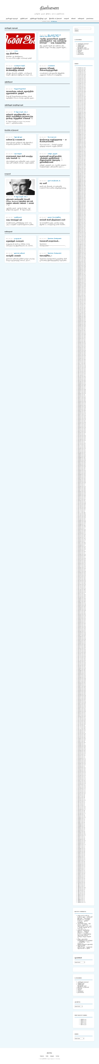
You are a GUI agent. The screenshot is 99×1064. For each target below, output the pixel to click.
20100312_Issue (80, 150)
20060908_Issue (80, 387)
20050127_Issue (80, 496)
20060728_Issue (80, 396)
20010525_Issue (80, 766)
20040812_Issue (80, 530)
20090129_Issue (80, 226)
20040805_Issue (80, 532)
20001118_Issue (80, 805)
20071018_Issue (80, 311)
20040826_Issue (80, 528)
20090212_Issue (80, 223)
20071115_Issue (80, 306)
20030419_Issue (80, 629)
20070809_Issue (80, 324)
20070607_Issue (80, 336)
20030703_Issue (80, 614)
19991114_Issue (80, 891)
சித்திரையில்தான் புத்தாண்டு (84, 944)
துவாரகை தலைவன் (19, 253)
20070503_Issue (80, 342)
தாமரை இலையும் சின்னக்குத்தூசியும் (49, 69)
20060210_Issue (80, 426)
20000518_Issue (80, 853)
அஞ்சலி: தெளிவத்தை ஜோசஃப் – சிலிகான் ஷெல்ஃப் (83, 931)
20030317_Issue (80, 635)
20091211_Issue (80, 167)
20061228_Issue (80, 366)
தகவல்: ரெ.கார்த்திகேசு (54, 217)
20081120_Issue (80, 239)
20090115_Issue (80, 228)
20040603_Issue (80, 546)
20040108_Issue (80, 578)
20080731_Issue (80, 257)
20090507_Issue (80, 207)
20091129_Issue (80, 170)
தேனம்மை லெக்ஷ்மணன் (54, 238)
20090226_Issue (80, 221)
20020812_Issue (80, 676)
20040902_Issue (80, 525)
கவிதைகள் (81, 18)
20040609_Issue (80, 545)
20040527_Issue (80, 547)
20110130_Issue (80, 90)
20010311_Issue (80, 780)
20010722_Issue (80, 753)
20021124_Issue (80, 656)
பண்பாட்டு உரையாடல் (15, 139)
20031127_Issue (80, 585)
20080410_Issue (80, 278)
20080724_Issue (80, 258)
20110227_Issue (80, 85)
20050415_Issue (80, 483)
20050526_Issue (80, 476)
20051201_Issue (80, 442)
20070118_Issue (80, 362)
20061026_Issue (80, 377)
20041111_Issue (80, 512)
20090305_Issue (80, 219)
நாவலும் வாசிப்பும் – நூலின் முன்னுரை (83, 921)
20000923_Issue (80, 818)
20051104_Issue (80, 447)
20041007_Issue (80, 519)
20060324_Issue (80, 419)
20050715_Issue (80, 468)
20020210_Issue (80, 710)
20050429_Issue (80, 481)
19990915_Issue (80, 899)
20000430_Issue (80, 857)
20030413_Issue (80, 630)
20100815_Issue (80, 121)
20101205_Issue (80, 100)
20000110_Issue (80, 881)
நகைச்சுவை (89, 18)
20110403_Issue (80, 78)
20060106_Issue (80, 432)
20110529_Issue (54, 21)
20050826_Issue (80, 460)
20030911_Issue (80, 601)
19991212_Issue (80, 886)
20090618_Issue (80, 200)
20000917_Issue (80, 821)
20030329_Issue (80, 632)
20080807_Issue (80, 256)
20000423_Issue (80, 859)
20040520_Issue (80, 549)
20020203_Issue (80, 711)
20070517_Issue (80, 340)
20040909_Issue (80, 524)
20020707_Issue (80, 682)
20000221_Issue (80, 873)
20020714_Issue (80, 681)
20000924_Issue (80, 817)
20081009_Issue (80, 244)
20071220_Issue (80, 299)
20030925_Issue (80, 598)
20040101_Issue (80, 579)
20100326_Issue (80, 147)
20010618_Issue (80, 761)
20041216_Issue (80, 504)
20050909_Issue (80, 457)
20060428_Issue (80, 413)
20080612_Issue (80, 266)
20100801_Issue (80, 124)
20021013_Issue (80, 664)
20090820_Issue (80, 188)
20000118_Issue (80, 880)
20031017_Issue (80, 593)
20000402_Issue (80, 865)
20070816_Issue (80, 323)
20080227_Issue (80, 286)
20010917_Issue (80, 740)
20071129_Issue (80, 303)
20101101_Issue (80, 107)
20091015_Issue (80, 177)
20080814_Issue (80, 255)
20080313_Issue (80, 283)
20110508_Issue (80, 72)
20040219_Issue (80, 570)
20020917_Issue (80, 669)
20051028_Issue (80, 448)
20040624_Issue (80, 540)
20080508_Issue (80, 273)
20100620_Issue (80, 132)
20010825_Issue (80, 746)
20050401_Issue (80, 487)
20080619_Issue (80, 265)
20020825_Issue (80, 673)
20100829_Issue (80, 119)
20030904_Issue (80, 602)
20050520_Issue (80, 477)
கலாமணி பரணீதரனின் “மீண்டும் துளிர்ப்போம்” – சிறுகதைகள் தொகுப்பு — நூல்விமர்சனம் (51, 159)
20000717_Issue (80, 836)
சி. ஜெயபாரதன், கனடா (21, 112)
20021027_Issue (80, 661)
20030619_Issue (80, 617)
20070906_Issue (80, 319)
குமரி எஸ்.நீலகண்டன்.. (54, 181)
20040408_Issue (80, 561)
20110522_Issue (80, 69)
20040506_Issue (80, 554)
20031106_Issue (80, 589)
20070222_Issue (80, 355)
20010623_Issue (80, 759)
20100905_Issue (80, 117)
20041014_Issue (80, 517)
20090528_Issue (80, 204)
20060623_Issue (80, 402)
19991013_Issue (80, 897)
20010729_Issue (80, 751)
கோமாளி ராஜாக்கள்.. (49, 241)
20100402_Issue (80, 146)
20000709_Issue (80, 839)
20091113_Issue (80, 172)
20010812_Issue (80, 749)
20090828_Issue (80, 187)
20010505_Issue (80, 770)
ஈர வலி (43, 183)
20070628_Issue (80, 332)
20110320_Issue (80, 81)
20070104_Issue (80, 364)
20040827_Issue (80, 527)
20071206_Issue (80, 302)
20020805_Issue (80, 677)
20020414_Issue (80, 698)
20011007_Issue (80, 736)
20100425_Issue (80, 142)
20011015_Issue (80, 734)
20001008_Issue (80, 813)
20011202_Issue (80, 723)
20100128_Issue (80, 158)
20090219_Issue (80, 222)
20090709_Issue (80, 196)
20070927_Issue (80, 315)
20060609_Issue (80, 405)
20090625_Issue (80, 198)
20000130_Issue (80, 877)
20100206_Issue (80, 157)
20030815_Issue (80, 606)
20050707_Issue (80, 469)
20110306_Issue (80, 83)
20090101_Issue (80, 231)
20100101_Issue (80, 163)
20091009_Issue (80, 179)
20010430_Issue (80, 771)
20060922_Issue (80, 384)
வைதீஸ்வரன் (18, 217)
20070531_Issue (80, 337)
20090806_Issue (80, 190)
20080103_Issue (80, 296)
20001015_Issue (80, 812)
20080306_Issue (80, 285)
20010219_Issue (80, 784)
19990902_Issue (80, 902)
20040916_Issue (80, 523)
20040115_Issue (80, 576)
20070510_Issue (80, 341)
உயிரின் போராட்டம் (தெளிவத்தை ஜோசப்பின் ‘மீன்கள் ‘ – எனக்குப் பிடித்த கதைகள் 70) (84, 935)
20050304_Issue (80, 491)
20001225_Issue (80, 795)
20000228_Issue (80, 872)
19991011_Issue (80, 898)
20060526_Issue (80, 408)
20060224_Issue (80, 423)
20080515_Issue (80, 272)
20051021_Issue (80, 449)
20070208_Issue (80, 358)
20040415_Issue (80, 559)
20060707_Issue (80, 400)
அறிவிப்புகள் (24, 18)
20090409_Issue (80, 213)
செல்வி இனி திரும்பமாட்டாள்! (52, 220)
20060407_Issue (80, 417)
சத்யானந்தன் (18, 154)
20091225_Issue (80, 164)
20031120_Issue (80, 587)
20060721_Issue (80, 397)
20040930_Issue (80, 520)
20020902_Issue (80, 672)
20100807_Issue (80, 123)
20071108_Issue (80, 307)
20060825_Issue (80, 389)
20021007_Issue (80, 665)
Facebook (42, 1056)
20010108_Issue (80, 792)
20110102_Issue (80, 95)
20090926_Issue (80, 181)
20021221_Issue (80, 651)
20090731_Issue (80, 192)
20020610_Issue (80, 687)
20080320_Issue (80, 282)
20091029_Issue (80, 175)
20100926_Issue (80, 113)
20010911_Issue (80, 741)
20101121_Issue (80, 103)
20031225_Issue (80, 580)
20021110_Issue (80, 659)
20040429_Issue (80, 555)
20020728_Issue (80, 678)
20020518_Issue (80, 691)
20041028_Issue (80, 515)
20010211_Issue (80, 785)
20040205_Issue (80, 572)
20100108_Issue (80, 162)
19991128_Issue (80, 889)
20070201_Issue (80, 359)
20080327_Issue (80, 281)
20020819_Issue (80, 674)
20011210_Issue (80, 721)
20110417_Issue (80, 75)
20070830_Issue (80, 320)
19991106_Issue (80, 893)
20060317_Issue (80, 421)
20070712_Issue (80, 329)
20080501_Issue (80, 274)
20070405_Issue (80, 347)
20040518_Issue (80, 550)
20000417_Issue (80, 861)
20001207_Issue (80, 799)
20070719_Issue (80, 328)
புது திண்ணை (12, 53)
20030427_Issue (80, 627)
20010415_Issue (80, 774)
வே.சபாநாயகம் (52, 137)
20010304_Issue (80, 782)
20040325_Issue (80, 563)
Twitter (47, 1056)
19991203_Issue (80, 887)
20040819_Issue (80, 529)
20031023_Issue (80, 592)
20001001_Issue (80, 816)
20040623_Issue (80, 541)
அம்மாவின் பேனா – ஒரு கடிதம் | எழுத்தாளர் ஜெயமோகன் (84, 925)
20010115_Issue (80, 791)
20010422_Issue (80, 772)
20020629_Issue (80, 683)
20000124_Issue (80, 878)
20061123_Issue (80, 372)
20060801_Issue (80, 394)
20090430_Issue (80, 209)
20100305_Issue (80, 151)
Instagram (52, 1056)
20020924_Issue (80, 668)
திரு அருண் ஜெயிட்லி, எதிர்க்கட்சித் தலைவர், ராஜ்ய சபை (50, 35)
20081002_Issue (80, 245)
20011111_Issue (80, 728)
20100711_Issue (80, 128)
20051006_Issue (80, 452)
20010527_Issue (80, 765)
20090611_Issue (80, 201)
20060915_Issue (80, 385)
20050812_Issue (80, 462)
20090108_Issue (80, 230)
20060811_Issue (80, 392)
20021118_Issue (80, 657)
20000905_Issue (80, 826)
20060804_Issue (80, 393)
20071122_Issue (80, 304)
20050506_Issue (80, 479)
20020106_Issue (80, 716)
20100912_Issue (80, 116)
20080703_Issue (80, 262)
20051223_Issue (80, 436)
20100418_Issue (80, 143)
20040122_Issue (80, 575)
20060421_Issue (80, 414)
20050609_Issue (80, 474)
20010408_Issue (80, 775)
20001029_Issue (80, 809)
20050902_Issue (80, 459)
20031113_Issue (80, 588)
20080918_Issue (80, 248)
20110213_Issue (80, 87)
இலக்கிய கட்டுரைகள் (55, 18)
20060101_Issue (80, 434)
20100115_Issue (80, 160)
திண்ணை (49, 7)
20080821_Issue (80, 253)
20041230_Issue (80, 502)
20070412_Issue (80, 346)
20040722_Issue (80, 534)
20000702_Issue (80, 840)
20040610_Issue (80, 544)
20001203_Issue (80, 800)
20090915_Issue (80, 184)
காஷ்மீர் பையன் (13, 256)
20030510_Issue (80, 625)
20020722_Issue (80, 680)
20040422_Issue (80, 558)
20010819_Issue (80, 748)
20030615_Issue (80, 618)
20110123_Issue (80, 91)
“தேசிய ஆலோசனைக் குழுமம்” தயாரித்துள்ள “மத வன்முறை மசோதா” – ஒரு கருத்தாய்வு (53, 41)
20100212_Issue (80, 155)
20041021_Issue (80, 516)
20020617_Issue (80, 686)
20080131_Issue (80, 291)
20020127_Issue (80, 712)
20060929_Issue (80, 383)
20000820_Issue (80, 829)
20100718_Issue (80, 126)
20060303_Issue (80, 422)
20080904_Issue (80, 251)
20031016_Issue (80, 595)
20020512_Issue (80, 693)
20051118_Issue (80, 444)
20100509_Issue (80, 140)
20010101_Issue (80, 793)
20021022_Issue (80, 663)
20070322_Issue (80, 350)
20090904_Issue (80, 185)
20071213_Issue (80, 300)
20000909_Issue (80, 825)
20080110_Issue (80, 295)
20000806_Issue (80, 833)
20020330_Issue (80, 700)
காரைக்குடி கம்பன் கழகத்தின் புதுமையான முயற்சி (20, 92)
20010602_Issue (80, 763)
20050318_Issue (80, 489)
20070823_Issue (80, 321)
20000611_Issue (80, 847)
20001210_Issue (80, 797)
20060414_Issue (80, 415)
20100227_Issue (80, 153)
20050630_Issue (80, 470)
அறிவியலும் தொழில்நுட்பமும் (38, 18)
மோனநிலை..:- (46, 256)
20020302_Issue (80, 706)
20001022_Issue (80, 810)
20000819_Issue (80, 830)
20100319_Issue (80, 149)
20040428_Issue (80, 557)
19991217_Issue (80, 885)
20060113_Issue (80, 431)
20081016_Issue (80, 243)
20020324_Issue (80, 702)
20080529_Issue (80, 269)
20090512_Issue (80, 206)
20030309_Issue (80, 636)
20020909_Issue (80, 670)
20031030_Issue (80, 591)
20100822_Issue (80, 120)
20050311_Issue (80, 490)
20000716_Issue (80, 838)
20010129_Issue (80, 788)
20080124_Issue (80, 292)
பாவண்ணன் (51, 66)
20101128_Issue (80, 102)
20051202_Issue (80, 440)
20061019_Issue (80, 379)
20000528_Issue (80, 851)
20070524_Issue (80, 338)
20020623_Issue (80, 685)
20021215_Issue (80, 652)
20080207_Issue (80, 290)
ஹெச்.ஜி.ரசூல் (18, 137)
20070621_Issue (80, 333)
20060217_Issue (80, 425)
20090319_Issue (80, 217)
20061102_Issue (80, 376)
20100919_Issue (80, 115)
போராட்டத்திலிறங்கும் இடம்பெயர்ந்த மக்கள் (15, 69)
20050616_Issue (80, 473)
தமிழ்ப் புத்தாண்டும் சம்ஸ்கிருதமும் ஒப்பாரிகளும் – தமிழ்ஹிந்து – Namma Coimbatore (84, 941)
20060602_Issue (80, 406)
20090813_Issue (80, 189)
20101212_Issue (80, 99)
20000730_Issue (80, 834)
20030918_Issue (80, 600)
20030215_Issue (80, 640)
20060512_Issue (80, 410)
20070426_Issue (80, 343)
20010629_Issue (80, 758)
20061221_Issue (80, 367)
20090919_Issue (80, 183)
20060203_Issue (80, 427)
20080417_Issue (80, 277)
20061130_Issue (80, 371)
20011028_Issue (80, 732)
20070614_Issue (80, 334)
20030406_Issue (80, 631)
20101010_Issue (80, 111)
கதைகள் (66, 18)
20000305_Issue (80, 870)
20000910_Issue (80, 823)
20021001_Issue (80, 666)
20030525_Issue (80, 622)
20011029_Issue (80, 731)
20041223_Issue (80, 503)
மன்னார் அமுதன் (52, 154)
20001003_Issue (80, 814)
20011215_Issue (80, 720)
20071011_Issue (80, 312)
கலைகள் (73, 18)
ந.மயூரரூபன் (17, 238)
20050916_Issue (80, 456)
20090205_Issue (80, 224)
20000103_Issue (80, 882)
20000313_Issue (80, 869)
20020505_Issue (80, 694)
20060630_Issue (80, 401)
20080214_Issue (80, 289)
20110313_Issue (80, 82)
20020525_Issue (80, 690)
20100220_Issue (80, 154)
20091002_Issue (80, 180)
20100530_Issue (80, 136)
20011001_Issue (80, 737)
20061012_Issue (80, 380)
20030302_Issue (80, 638)
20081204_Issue (80, 236)
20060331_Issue (80, 418)
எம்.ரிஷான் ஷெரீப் (19, 66)
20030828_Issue (80, 604)
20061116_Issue (80, 374)
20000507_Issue (80, 856)
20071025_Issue (80, 309)
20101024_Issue (80, 108)
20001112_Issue (80, 806)
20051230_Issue (80, 435)
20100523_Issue (80, 137)
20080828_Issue (80, 252)
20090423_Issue (80, 210)
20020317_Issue (80, 703)
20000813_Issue (80, 831)
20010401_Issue (80, 776)
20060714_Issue (80, 398)
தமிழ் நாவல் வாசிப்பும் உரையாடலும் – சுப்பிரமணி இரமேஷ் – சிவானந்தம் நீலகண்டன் (84, 917)
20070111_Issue (80, 363)
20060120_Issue (80, 430)
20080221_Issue (80, 287)
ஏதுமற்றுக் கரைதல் (15, 241)
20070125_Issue (80, 360)
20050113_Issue (80, 499)
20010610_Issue (80, 762)
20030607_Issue (80, 619)
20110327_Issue (80, 79)
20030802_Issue (80, 609)
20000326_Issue (80, 867)
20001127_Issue (80, 801)
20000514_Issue (80, 855)
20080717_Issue (80, 260)
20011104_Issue (80, 729)
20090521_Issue (80, 205)
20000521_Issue (80, 852)
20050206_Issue (80, 494)
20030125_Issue (80, 644)
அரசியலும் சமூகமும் (12, 18)
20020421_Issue (80, 697)
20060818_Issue (80, 391)
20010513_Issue (80, 768)
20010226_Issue (80, 783)
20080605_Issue (80, 268)
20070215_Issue (80, 357)
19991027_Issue (80, 895)
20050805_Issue (80, 464)
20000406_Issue (80, 864)
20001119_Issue (80, 804)
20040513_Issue (80, 551)
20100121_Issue (80, 159)
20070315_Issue (80, 351)
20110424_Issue (80, 74)
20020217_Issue (80, 708)
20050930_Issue (80, 453)
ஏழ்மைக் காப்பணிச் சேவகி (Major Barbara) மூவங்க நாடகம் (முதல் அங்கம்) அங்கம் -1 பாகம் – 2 (20, 202)
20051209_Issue (80, 439)
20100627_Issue (80, 130)
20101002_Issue (80, 112)
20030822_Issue (80, 605)
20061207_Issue (80, 370)
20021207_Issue (80, 653)
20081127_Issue (80, 238)
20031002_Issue (80, 597)
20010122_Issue (80, 789)
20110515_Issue (80, 70)
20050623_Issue (80, 472)
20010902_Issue (80, 745)
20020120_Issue (80, 714)
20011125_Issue (80, 724)
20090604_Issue (80, 202)
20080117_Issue (80, 294)
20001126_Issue (80, 802)
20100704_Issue (80, 129)
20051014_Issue (80, 451)
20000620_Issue (80, 843)
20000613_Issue (80, 846)
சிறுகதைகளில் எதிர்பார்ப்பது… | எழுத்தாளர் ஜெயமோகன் (84, 947)
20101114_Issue (80, 104)
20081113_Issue (80, 240)
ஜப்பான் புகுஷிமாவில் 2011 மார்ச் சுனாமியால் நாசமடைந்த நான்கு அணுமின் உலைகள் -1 (19, 116)
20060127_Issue (80, 428)
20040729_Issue (80, 533)
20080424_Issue (80, 275)
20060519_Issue (80, 409)
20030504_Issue (80, 626)
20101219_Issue (80, 98)
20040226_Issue (80, 568)
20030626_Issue (80, 615)
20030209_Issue (80, 642)
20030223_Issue (80, 639)
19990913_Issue (80, 901)
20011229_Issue (80, 717)
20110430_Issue (80, 73)
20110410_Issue (80, 77)
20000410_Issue (80, 863)
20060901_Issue (80, 388)
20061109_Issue (80, 375)
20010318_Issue (80, 779)
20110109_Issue (80, 94)
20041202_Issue (80, 507)
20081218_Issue (80, 234)
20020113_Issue (80, 715)
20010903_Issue (80, 744)
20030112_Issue (80, 647)
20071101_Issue (80, 308)
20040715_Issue (80, 536)
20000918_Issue (80, 819)
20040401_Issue (80, 562)
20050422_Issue (80, 482)
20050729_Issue (80, 465)
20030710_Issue (80, 613)
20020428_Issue (80, 695)
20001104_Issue (80, 808)
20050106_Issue (80, 500)
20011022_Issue (80, 733)
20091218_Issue (80, 166)
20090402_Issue (80, 214)
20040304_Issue (80, 567)
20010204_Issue (80, 787)
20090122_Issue (80, 227)
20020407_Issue (80, 699)
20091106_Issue (80, 174)
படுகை (88, 948)
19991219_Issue (80, 884)
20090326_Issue (80, 215)
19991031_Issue (80, 894)
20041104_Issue (80, 513)
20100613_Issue (80, 133)
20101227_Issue (80, 96)
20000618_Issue (80, 844)
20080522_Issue (80, 270)
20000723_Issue (80, 835)
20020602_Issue (80, 689)
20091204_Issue (80, 168)
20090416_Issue (80, 211)
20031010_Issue (80, 596)
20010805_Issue (80, 750)
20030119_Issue (80, 646)
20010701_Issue (80, 757)
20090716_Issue (80, 194)
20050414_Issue (80, 485)
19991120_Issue (80, 890)
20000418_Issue (80, 860)
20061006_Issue (80, 381)
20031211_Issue (80, 583)
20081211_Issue (80, 235)
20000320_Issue (80, 868)
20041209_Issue (80, 506)
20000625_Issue (80, 842)
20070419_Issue (80, 345)
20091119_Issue (80, 171)
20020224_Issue (80, 707)
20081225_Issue (80, 232)
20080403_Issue (80, 279)
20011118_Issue (80, 727)
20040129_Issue (80, 574)
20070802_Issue (80, 325)
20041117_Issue (80, 511)
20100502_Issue (80, 141)
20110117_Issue (80, 92)
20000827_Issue (80, 827)
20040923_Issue (80, 521)
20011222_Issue (80, 719)
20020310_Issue (80, 704)
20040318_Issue (80, 564)
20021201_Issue (80, 655)
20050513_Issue (80, 478)
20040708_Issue (80, 537)
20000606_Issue (80, 848)
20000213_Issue (80, 874)
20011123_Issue (80, 725)
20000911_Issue (80, 822)
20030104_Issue (80, 648)
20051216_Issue (80, 438)
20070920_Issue (80, 316)
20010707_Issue (80, 755)
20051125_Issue (80, 443)
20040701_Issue (80, 538)
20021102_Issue (80, 660)
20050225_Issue (80, 493)
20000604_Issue (80, 850)
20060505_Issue (80, 411)
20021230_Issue (80, 649)
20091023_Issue (80, 176)
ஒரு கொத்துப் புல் (14, 220)
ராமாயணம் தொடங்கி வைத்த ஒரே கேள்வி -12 (19, 157)
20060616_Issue (80, 404)
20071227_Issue (80, 298)
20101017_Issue (80, 109)
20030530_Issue (80, 621)
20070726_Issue (80, 326)
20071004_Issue (80, 313)
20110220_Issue (80, 86)
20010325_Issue (80, 778)
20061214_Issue (80, 368)
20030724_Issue (80, 610)
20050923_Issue (80, 455)
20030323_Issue (80, 634)
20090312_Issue (80, 218)
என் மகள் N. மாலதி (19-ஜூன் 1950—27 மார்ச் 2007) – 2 (84, 927)
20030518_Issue (80, 623)
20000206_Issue (80, 876)
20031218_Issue (80, 581)
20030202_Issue (80, 643)
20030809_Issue (80, 608)
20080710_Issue (80, 261)
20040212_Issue (80, 571)
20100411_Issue (80, 145)
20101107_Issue (80, 106)
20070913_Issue (80, 317)
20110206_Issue (80, 89)
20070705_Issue (80, 330)
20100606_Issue (80, 134)
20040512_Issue (80, 553)
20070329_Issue (80, 349)
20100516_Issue (80, 138)
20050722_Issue (80, 466)
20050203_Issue (80, 495)
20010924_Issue (80, 738)
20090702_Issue (80, 197)
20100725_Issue (80, 125)
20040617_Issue (80, 542)
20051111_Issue (80, 445)
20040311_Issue (80, 566)
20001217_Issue (80, 796)
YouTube (57, 1056)
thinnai (16, 51)
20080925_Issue (80, 247)
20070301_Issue (80, 354)
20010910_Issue (80, 742)
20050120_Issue (80, 498)
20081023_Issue (80, 241)
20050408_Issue (80, 486)
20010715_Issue (80, 754)
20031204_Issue (80, 584)
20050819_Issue (80, 461)
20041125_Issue (80, 508)
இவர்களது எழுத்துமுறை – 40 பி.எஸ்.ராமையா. (53, 140)
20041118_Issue (80, 510)
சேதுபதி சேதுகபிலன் (20, 89)
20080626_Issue (80, 264)
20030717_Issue (80, 612)
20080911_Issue (80, 249)
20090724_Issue (80, 193)
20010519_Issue (80, 767)
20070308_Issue (80, 353)
